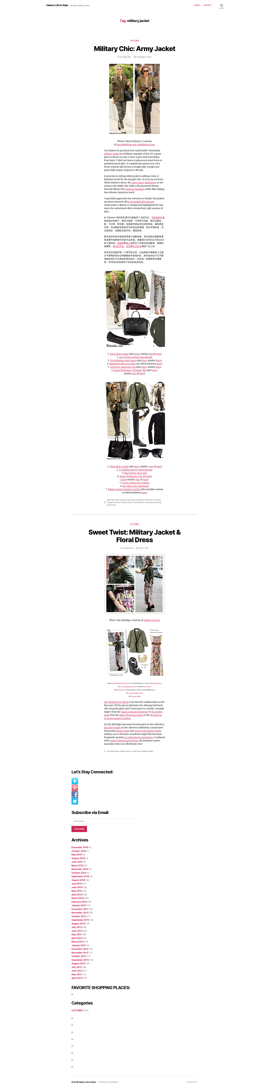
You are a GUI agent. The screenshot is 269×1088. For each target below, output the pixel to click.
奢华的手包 (118, 246)
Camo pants (130, 500)
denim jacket (122, 731)
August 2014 (78, 880)
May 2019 (76, 854)
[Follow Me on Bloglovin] (104, 781)
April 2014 (76, 894)
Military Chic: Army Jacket (134, 48)
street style (111, 505)
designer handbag (135, 189)
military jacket (111, 153)
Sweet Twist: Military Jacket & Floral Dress (134, 536)
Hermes (118, 502)
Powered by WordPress (108, 1082)
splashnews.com (146, 144)
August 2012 (78, 963)
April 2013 (76, 938)
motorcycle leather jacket (148, 731)
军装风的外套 (158, 217)
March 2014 (77, 898)
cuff (108, 751)
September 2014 (80, 876)
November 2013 (79, 912)
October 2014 (78, 873)
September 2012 (80, 960)
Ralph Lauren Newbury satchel (124, 489)
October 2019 (78, 851)
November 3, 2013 (144, 57)
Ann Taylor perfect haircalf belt (135, 357)
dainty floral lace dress (131, 715)
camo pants (138, 182)
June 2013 (76, 931)
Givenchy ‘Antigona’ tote (123, 367)
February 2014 (79, 902)
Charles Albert (136, 696)
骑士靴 (129, 243)
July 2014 (76, 883)
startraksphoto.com (126, 144)
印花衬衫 (137, 246)
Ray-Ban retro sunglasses (136, 486)
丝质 (128, 246)
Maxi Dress (115, 751)
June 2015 (76, 862)
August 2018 (78, 858)
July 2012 (76, 967)
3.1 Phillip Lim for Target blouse (135, 469)
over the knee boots (153, 502)
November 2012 (79, 952)
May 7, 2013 (144, 548)
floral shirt (149, 500)
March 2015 (77, 865)
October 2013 (78, 916)
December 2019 (79, 847)
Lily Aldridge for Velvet (119, 683)
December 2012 (79, 949)
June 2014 (77, 887)
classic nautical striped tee (134, 711)
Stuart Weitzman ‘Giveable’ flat (130, 370)
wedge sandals (147, 751)
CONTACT (207, 5)
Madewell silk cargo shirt (122, 363)
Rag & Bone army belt (135, 473)
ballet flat (110, 500)
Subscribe (79, 829)
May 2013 (76, 934)
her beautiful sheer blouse (140, 201)
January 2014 (78, 905)
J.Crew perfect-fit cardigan (135, 482)
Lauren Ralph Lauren (136, 693)
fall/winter (140, 500)
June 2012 (76, 970)
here (137, 354)
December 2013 (79, 909)
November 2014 (79, 869)
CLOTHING (134, 40)
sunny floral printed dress (124, 740)
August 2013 (78, 923)
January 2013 (78, 945)
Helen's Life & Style (57, 5)
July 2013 (76, 927)
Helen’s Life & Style (87, 1082)
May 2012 (76, 974)
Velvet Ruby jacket (119, 354)
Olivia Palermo (139, 502)
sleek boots (150, 182)
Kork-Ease (122, 690)
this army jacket (112, 727)
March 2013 (77, 941)
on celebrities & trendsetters (138, 737)
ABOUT (197, 5)
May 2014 (76, 891)
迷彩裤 (120, 243)
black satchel (120, 500)
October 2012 (78, 956)
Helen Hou (127, 57)
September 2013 (80, 920)
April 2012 (76, 978)
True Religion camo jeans (123, 360)
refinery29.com (152, 620)
